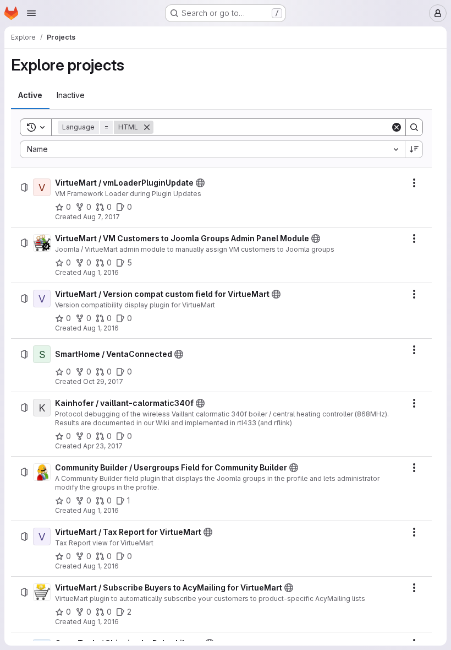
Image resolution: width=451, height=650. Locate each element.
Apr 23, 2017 (103, 446)
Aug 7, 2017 (101, 217)
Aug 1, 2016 (101, 272)
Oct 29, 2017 (103, 381)
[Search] (414, 127)
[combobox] (212, 149)
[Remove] (146, 127)
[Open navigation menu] (31, 13)
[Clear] (396, 127)
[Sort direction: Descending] (414, 149)
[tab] (30, 95)
